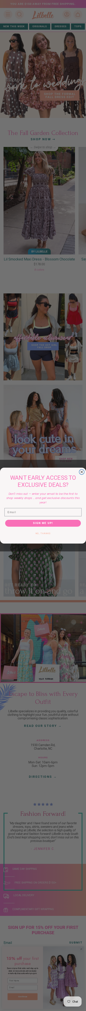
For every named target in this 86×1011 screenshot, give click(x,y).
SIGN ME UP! (43, 523)
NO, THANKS (43, 533)
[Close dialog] (81, 471)
